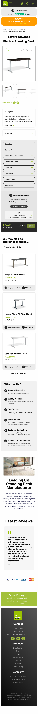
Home (4, 29)
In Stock (18, 663)
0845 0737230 (18, 631)
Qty (20, 226)
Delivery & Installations (18, 676)
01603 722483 (18, 628)
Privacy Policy (18, 682)
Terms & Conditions (18, 679)
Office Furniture (18, 648)
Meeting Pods (18, 657)
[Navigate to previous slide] (6, 548)
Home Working (18, 667)
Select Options (31, 226)
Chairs (18, 651)
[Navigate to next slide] (31, 548)
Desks (18, 654)
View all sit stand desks (12, 247)
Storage (18, 660)
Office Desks (13, 29)
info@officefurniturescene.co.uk (18, 634)
